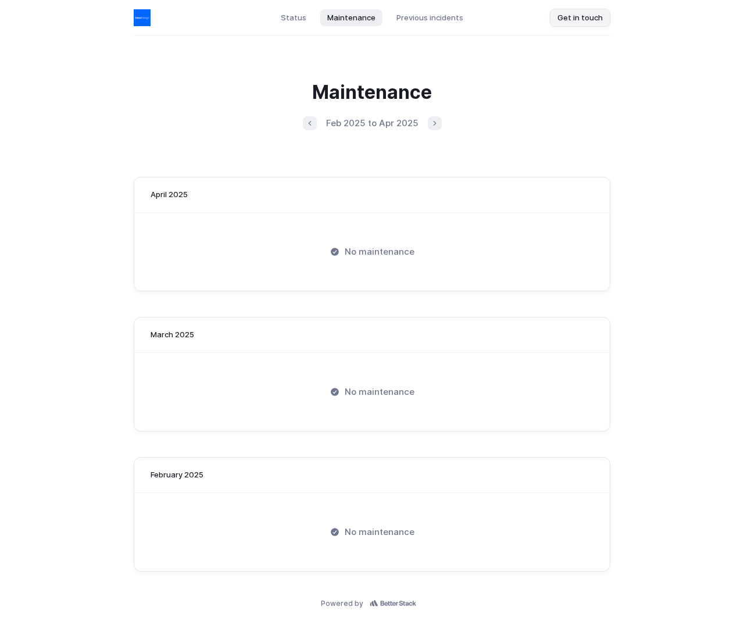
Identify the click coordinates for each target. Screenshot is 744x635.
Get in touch (580, 17)
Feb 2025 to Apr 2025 (372, 123)
